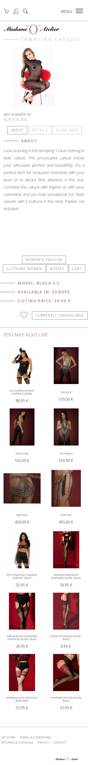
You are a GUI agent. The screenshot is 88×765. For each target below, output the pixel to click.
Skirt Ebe (66, 519)
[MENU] (79, 11)
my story (8, 737)
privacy (43, 742)
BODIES (57, 268)
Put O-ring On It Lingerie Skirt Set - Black (22, 580)
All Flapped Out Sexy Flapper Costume (22, 396)
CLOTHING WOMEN (24, 268)
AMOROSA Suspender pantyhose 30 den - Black (66, 580)
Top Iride (66, 396)
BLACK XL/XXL (16, 119)
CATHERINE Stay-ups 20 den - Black (66, 703)
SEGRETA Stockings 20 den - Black (66, 642)
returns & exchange (17, 742)
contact (59, 742)
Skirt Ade (22, 519)
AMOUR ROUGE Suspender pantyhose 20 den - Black (22, 642)
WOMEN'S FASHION (44, 260)
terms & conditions (35, 737)
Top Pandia (66, 457)
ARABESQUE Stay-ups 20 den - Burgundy (22, 703)
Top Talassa (22, 457)
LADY (77, 268)
